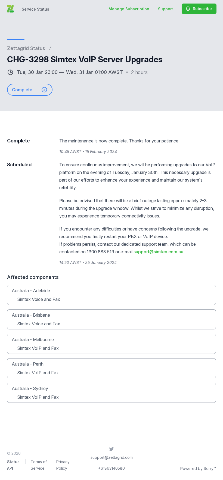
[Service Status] (10, 9)
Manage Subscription (129, 9)
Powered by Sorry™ (198, 468)
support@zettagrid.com (112, 457)
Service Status (35, 9)
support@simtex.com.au (158, 251)
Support (165, 9)
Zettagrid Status (26, 48)
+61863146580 (111, 468)
